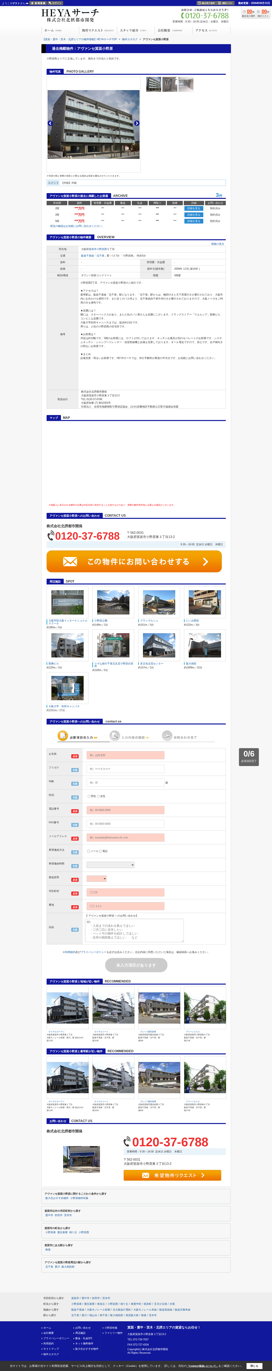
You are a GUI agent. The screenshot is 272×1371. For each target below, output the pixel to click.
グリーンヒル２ (193, 1032)
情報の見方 (217, 243)
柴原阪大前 (132, 1315)
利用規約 (70, 952)
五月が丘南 (160, 1303)
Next (137, 123)
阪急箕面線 (165, 1309)
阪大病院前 (68, 1266)
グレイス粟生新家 (148, 1032)
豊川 (57, 1266)
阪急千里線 (87, 255)
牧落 (48, 1249)
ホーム (47, 1327)
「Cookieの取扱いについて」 (202, 1366)
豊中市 (49, 1215)
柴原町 (148, 1303)
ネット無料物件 (84, 1343)
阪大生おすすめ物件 (57, 1198)
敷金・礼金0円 (83, 1338)
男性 (93, 796)
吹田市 (59, 1215)
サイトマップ (51, 1348)
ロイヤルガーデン (57, 1032)
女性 (102, 796)
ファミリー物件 (114, 1332)
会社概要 (48, 1332)
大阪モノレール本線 (145, 1309)
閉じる (254, 1365)
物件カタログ (51, 1354)
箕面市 (93, 249)
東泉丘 (101, 1303)
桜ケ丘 (73, 1232)
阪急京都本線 (182, 1309)
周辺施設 (80, 1332)
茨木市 (68, 1215)
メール (94, 851)
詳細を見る (193, 208)
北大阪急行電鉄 (122, 1309)
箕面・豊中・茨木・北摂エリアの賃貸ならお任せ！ (164, 1327)
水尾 (172, 1303)
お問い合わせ (83, 1327)
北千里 (100, 255)
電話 (105, 851)
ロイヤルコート (101, 1032)
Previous (50, 123)
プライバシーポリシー (94, 952)
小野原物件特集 (79, 1198)
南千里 (104, 1315)
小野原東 (50, 1232)
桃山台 (93, 1315)
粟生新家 (62, 1232)
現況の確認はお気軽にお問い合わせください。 (77, 226)
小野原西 (102, 249)
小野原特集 (111, 1327)
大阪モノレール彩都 (98, 1309)
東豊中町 (136, 1303)
